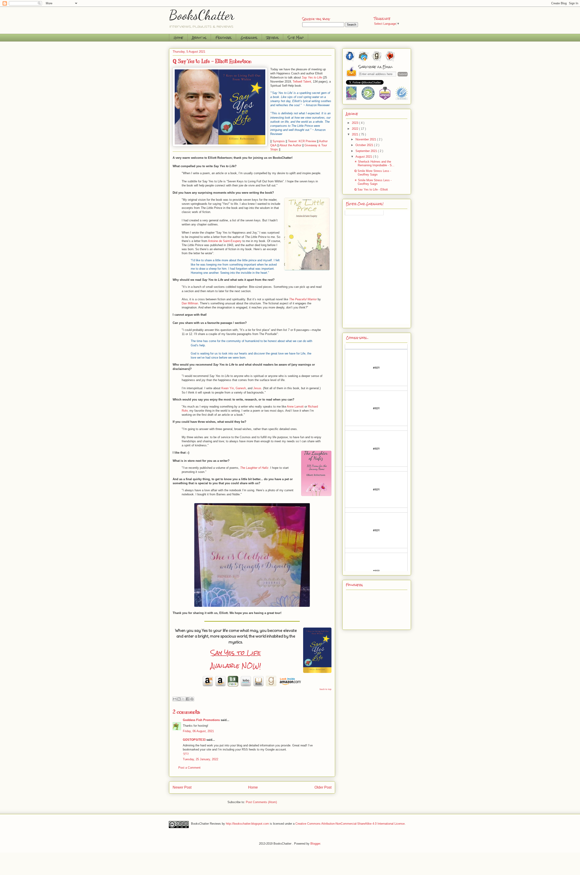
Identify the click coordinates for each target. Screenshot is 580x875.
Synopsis (279, 141)
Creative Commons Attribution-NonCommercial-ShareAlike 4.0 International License (350, 823)
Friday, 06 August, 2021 (198, 731)
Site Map (296, 37)
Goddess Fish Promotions (201, 720)
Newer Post (182, 787)
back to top (325, 689)
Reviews (272, 37)
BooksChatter (201, 15)
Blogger (315, 843)
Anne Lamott (295, 406)
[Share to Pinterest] (192, 699)
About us (199, 37)
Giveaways (249, 37)
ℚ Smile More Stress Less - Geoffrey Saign (372, 172)
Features (223, 37)
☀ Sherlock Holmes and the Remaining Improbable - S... (374, 163)
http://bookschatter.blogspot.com (247, 823)
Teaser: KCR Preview (302, 141)
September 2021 (366, 151)
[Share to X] (183, 699)
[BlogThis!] (179, 699)
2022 (355, 128)
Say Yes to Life (236, 652)
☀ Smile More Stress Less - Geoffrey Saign (373, 182)
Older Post (322, 787)
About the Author (290, 145)
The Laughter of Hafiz (254, 467)
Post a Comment (189, 767)
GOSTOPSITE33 (194, 739)
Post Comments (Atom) (261, 802)
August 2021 (364, 156)
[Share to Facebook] (187, 699)
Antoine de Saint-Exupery (225, 241)
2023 (355, 123)
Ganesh (241, 388)
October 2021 (364, 145)
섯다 (186, 753)
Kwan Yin (227, 388)
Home (178, 37)
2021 (355, 134)
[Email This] (174, 699)
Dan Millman (190, 303)
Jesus (257, 388)
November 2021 (366, 139)
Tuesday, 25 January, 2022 (200, 759)
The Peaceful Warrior (303, 299)
